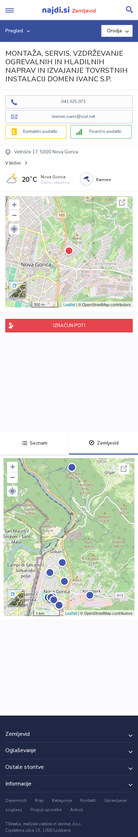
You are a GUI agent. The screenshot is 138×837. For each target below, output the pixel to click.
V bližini (13, 163)
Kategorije (62, 800)
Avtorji (76, 809)
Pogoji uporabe (46, 809)
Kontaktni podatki (40, 131)
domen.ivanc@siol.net (73, 116)
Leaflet (69, 304)
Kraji (39, 800)
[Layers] (17, 289)
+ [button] (14, 204)
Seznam (38, 443)
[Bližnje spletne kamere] (86, 179)
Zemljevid (108, 443)
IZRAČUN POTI (69, 325)
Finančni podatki (105, 131)
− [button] (14, 215)
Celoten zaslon (122, 202)
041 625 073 (73, 101)
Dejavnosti (16, 800)
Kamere (103, 180)
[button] (14, 229)
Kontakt (88, 800)
